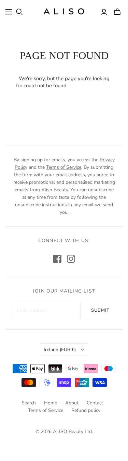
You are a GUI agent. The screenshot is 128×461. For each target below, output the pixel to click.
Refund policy (85, 410)
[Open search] (19, 12)
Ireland (60, 349)
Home (50, 403)
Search (29, 403)
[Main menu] (8, 12)
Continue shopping (90, 85)
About (72, 403)
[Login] (104, 12)
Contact (95, 403)
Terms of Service (63, 167)
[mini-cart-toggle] (117, 12)
